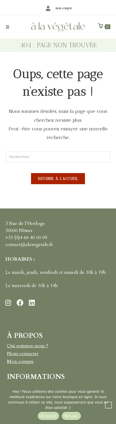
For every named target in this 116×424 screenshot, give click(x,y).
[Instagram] (8, 302)
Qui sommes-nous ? (27, 345)
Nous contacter (23, 353)
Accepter (48, 416)
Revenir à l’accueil (58, 179)
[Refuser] (108, 405)
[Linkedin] (31, 302)
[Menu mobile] (7, 27)
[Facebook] (20, 302)
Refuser (71, 416)
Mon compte (20, 361)
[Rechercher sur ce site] (58, 156)
